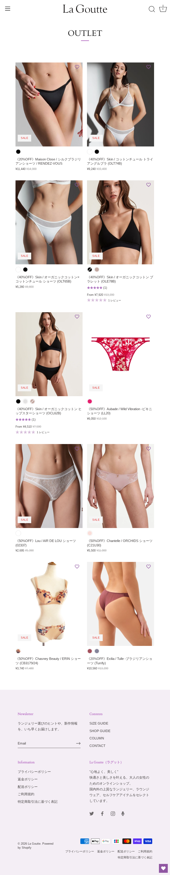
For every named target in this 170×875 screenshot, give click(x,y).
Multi (18, 651)
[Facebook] (102, 813)
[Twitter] (91, 813)
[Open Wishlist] (163, 868)
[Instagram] (113, 813)
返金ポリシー (28, 779)
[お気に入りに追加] (77, 66)
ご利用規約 (26, 794)
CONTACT (97, 746)
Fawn (96, 269)
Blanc (18, 533)
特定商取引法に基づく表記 (38, 801)
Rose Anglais (89, 533)
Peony (89, 651)
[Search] (152, 9)
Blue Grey (96, 651)
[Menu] (8, 9)
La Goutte (34, 843)
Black (18, 151)
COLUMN (96, 738)
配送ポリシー (28, 787)
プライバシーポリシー (34, 772)
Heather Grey (25, 401)
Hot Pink (89, 401)
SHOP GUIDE (99, 731)
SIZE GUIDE (98, 723)
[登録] (78, 743)
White (89, 151)
